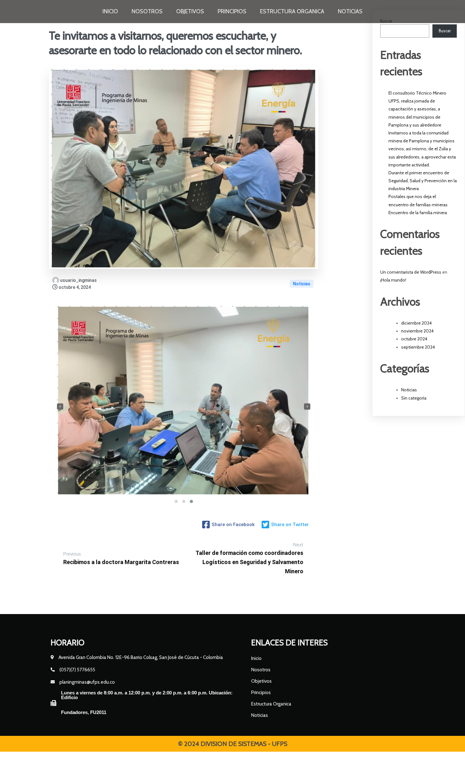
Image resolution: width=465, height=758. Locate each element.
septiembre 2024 (418, 347)
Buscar (445, 30)
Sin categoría (413, 398)
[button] (176, 501)
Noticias (301, 283)
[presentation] (60, 406)
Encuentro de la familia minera (417, 212)
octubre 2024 (414, 339)
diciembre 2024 (416, 323)
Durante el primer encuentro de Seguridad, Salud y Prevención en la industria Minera (422, 180)
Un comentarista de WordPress (410, 272)
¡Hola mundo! (393, 280)
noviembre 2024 (417, 331)
